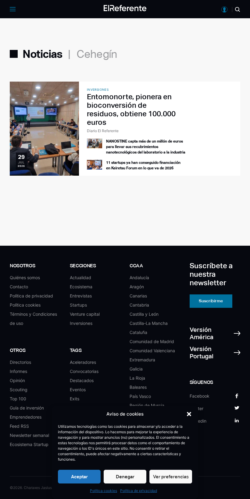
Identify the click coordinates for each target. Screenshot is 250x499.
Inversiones (81, 323)
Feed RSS (19, 426)
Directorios (20, 362)
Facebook (199, 396)
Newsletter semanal (29, 435)
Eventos (78, 389)
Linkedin (198, 420)
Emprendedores (25, 417)
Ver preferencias (171, 476)
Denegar (125, 476)
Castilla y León (144, 314)
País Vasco (140, 396)
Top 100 (18, 398)
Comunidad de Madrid (152, 341)
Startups (78, 304)
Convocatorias (84, 371)
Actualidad (80, 277)
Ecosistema (81, 286)
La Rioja (137, 378)
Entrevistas (81, 295)
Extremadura (142, 359)
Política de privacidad (138, 490)
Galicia (136, 368)
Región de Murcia (147, 405)
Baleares (138, 387)
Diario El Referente (103, 130)
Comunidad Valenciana (152, 350)
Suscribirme (211, 300)
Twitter (196, 408)
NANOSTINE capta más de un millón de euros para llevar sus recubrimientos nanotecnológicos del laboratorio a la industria (145, 146)
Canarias (138, 295)
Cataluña (138, 332)
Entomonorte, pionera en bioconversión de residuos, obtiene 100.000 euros (131, 109)
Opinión (17, 380)
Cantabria (139, 304)
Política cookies (103, 490)
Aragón (137, 286)
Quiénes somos (25, 277)
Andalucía (139, 277)
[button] (189, 414)
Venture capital (85, 314)
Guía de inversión (27, 407)
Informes (18, 371)
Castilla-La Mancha (149, 323)
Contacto (19, 286)
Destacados (82, 380)
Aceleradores (83, 362)
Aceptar (79, 476)
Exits (74, 398)
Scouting (18, 389)
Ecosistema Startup (29, 444)
